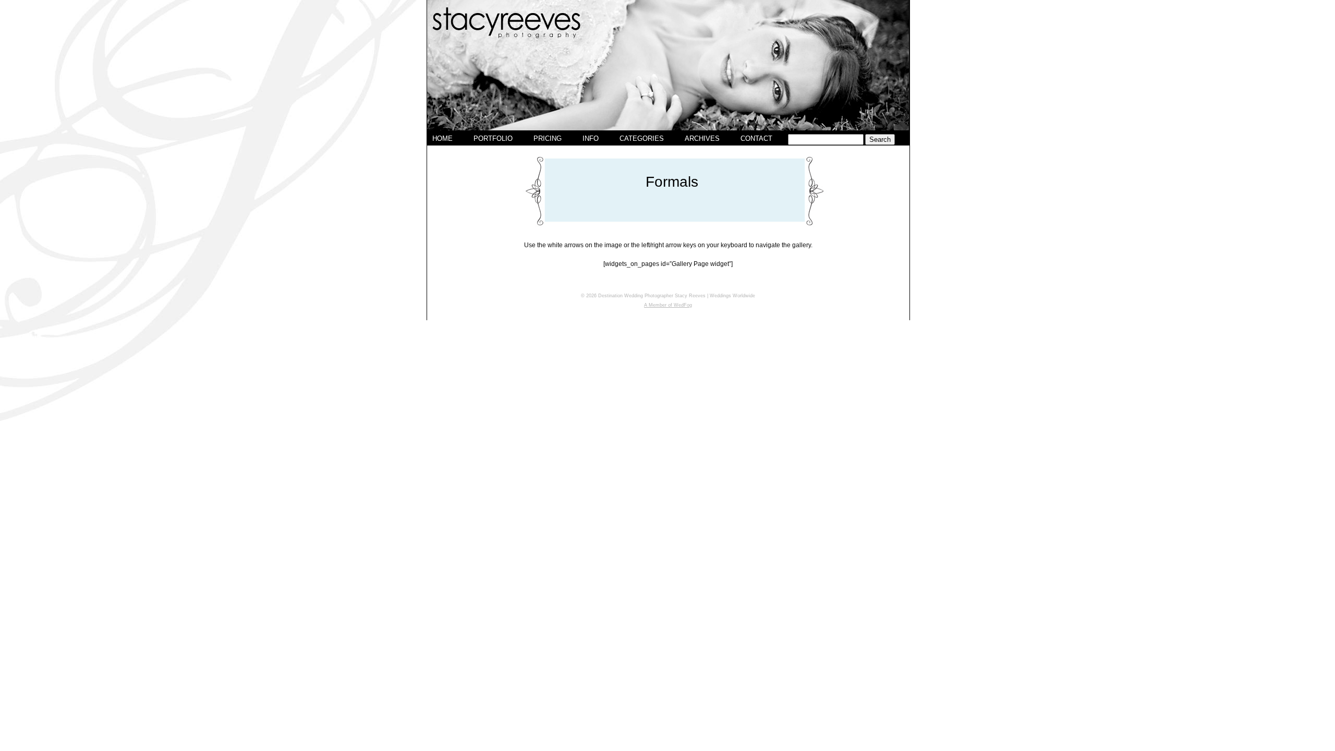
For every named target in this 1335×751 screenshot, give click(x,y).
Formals (672, 182)
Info (590, 138)
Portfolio (493, 138)
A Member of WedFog (668, 305)
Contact (756, 138)
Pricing (547, 138)
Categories (642, 138)
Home (442, 138)
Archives (702, 138)
